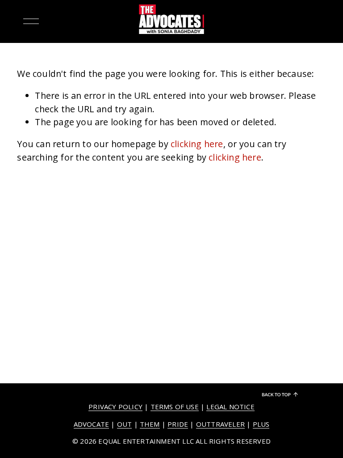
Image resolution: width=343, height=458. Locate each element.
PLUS (261, 424)
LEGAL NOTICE (230, 406)
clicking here (197, 144)
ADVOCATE (91, 424)
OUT (124, 424)
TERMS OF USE (175, 406)
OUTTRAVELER (220, 424)
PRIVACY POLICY (115, 406)
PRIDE (177, 424)
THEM (150, 424)
